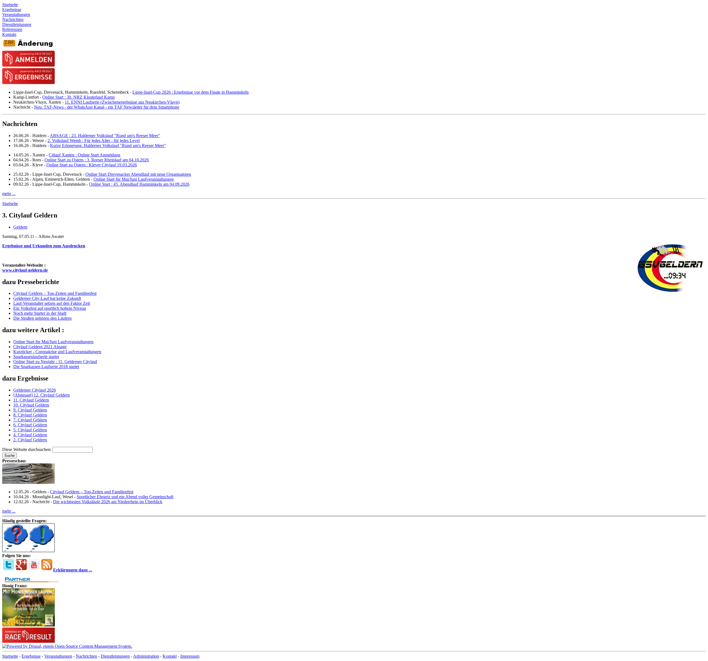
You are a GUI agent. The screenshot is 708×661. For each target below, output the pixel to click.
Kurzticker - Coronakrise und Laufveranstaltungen (57, 351)
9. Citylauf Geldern (30, 410)
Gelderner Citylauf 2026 (34, 390)
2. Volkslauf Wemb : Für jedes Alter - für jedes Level (94, 140)
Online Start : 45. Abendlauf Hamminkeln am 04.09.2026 (139, 184)
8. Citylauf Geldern (30, 415)
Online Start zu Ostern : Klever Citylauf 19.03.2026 (91, 164)
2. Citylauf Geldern (30, 439)
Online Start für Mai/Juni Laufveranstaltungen (133, 179)
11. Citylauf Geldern (31, 400)
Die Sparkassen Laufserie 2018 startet (46, 366)
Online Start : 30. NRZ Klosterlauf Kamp (78, 97)
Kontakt (170, 656)
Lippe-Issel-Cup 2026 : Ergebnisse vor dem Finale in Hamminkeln (190, 92)
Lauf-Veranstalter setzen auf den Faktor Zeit (51, 303)
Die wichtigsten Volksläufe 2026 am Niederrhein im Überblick (107, 501)
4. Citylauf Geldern (30, 434)
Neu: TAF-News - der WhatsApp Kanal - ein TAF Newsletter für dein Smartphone (106, 107)
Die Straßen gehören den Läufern (42, 318)
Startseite (10, 203)
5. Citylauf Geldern (30, 429)
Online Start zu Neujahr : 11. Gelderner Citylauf (55, 361)
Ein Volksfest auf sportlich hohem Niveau (49, 308)
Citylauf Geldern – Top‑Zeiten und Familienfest (55, 293)
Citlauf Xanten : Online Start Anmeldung (84, 155)
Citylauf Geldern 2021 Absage (40, 346)
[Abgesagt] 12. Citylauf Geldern (41, 395)
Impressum (189, 656)
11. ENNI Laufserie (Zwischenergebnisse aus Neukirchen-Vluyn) (122, 102)
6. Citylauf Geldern (30, 425)
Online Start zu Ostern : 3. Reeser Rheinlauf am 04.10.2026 (97, 160)
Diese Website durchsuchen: (27, 449)
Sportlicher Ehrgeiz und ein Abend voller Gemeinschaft (125, 496)
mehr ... (8, 193)
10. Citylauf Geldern (31, 405)
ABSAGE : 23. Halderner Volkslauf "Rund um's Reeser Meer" (105, 135)
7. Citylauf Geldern (30, 420)
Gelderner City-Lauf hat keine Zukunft (47, 298)
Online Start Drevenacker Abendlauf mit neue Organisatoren (138, 174)
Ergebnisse (31, 656)
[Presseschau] (28, 482)
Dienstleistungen (115, 656)
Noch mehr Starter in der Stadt (39, 313)
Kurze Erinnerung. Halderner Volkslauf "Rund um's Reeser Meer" (108, 145)
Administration (146, 656)
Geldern (20, 227)
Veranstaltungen (58, 656)
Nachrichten (86, 656)
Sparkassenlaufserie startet (36, 356)
